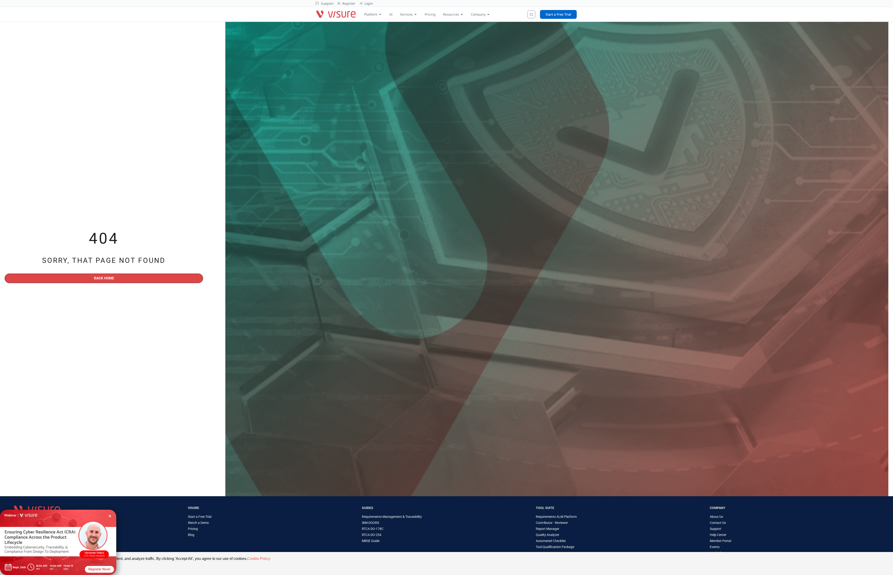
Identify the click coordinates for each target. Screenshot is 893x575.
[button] (110, 516)
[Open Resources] (461, 14)
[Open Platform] (380, 14)
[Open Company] (488, 14)
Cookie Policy (258, 559)
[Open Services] (415, 14)
